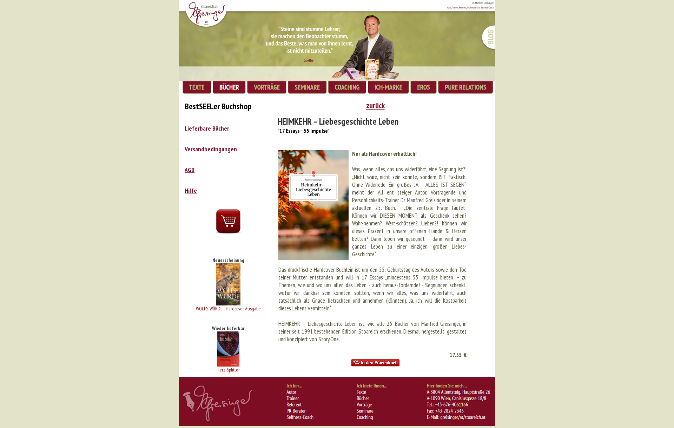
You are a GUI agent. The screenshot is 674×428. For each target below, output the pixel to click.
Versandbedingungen (211, 149)
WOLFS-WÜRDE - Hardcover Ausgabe (228, 308)
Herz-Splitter (228, 370)
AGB (189, 170)
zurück (375, 105)
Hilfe (191, 190)
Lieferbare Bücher (207, 128)
